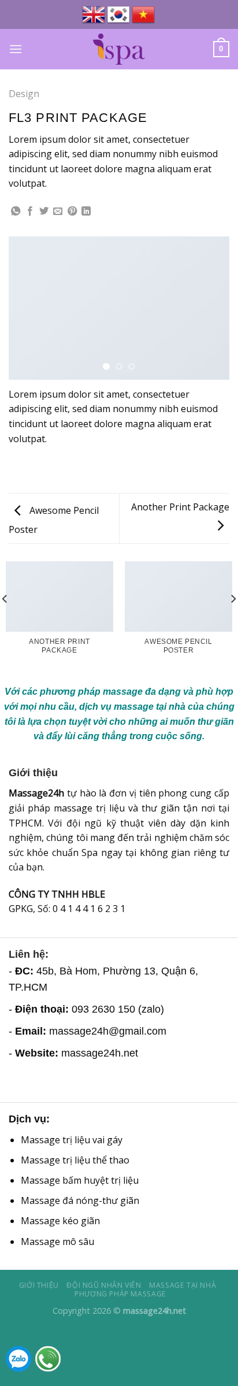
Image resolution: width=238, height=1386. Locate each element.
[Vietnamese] (144, 14)
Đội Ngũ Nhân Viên (103, 1285)
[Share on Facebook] (30, 211)
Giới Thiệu (39, 1285)
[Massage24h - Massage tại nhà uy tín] (119, 49)
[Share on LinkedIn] (86, 211)
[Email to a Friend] (57, 211)
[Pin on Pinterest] (72, 211)
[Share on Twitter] (44, 211)
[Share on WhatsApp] (15, 211)
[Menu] (16, 49)
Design (24, 93)
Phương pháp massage (120, 1294)
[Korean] (119, 14)
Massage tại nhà (182, 1285)
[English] (94, 14)
